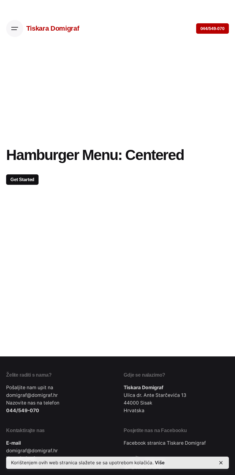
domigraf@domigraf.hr (32, 395)
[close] (221, 462)
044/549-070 (212, 28)
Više (160, 463)
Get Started (22, 179)
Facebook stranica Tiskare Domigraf (165, 443)
